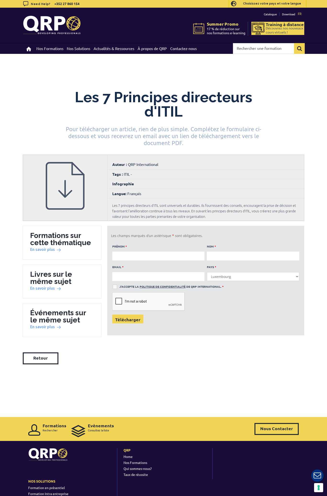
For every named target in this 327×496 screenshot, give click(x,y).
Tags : (118, 174)
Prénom (119, 246)
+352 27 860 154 (66, 3)
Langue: (119, 193)
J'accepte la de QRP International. (171, 286)
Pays (211, 267)
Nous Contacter (276, 428)
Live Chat (317, 475)
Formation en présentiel (46, 487)
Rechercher (54, 427)
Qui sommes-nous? (138, 468)
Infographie (123, 183)
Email (118, 267)
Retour (40, 358)
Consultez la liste (101, 427)
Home (128, 456)
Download (288, 14)
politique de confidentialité (163, 286)
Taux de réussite (136, 474)
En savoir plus (42, 249)
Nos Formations (135, 462)
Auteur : (120, 164)
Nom (211, 246)
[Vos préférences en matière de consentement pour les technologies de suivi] (318, 487)
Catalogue (270, 14)
